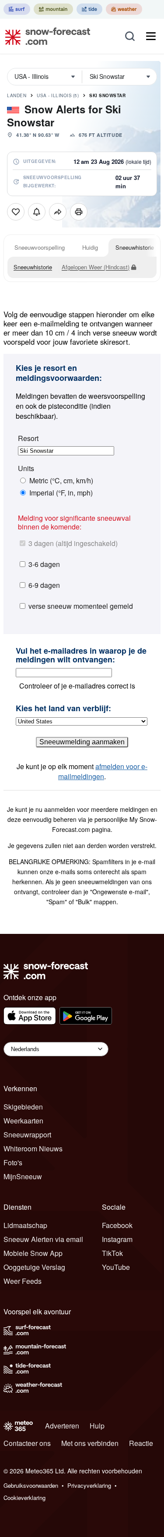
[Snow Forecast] (45, 36)
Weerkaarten (23, 1121)
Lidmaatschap (25, 1225)
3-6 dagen (44, 564)
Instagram (117, 1239)
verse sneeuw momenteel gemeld (80, 606)
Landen (16, 95)
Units (26, 468)
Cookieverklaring (24, 1497)
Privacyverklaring (89, 1485)
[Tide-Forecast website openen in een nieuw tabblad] (89, 9)
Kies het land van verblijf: (63, 708)
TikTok (112, 1253)
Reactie (141, 1443)
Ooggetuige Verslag (34, 1267)
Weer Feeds (22, 1281)
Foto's (12, 1162)
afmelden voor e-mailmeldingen (102, 771)
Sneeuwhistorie (134, 247)
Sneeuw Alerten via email (43, 1239)
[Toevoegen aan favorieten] (15, 212)
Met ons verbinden (90, 1443)
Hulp (97, 1426)
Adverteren (62, 1426)
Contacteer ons (27, 1443)
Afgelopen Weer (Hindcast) (95, 267)
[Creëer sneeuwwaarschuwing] (36, 212)
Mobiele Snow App (33, 1253)
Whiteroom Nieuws (33, 1148)
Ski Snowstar (107, 95)
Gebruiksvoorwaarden (30, 1485)
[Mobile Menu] (151, 36)
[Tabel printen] (78, 212)
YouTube (116, 1267)
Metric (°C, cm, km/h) (61, 480)
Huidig (90, 247)
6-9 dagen (44, 585)
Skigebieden (23, 1107)
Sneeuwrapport (27, 1135)
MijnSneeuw (22, 1176)
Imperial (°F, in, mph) (61, 493)
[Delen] (57, 212)
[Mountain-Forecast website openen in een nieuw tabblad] (53, 9)
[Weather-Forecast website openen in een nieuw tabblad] (124, 9)
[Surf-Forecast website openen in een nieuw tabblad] (16, 9)
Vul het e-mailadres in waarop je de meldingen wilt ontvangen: (81, 655)
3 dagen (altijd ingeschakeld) (73, 543)
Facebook (117, 1225)
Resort (28, 438)
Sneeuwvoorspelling (39, 247)
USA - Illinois (58, 95)
